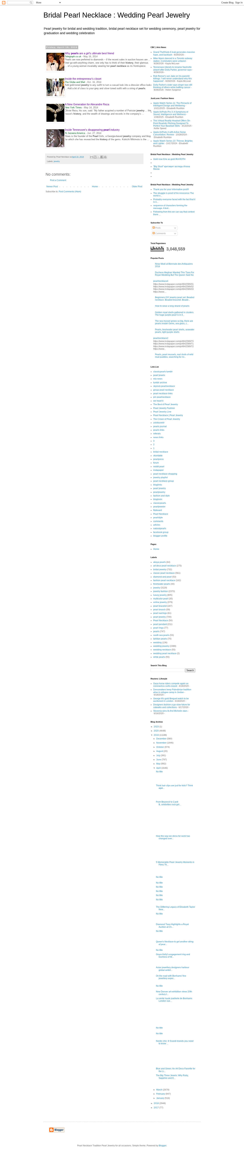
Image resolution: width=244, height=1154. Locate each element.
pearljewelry (159, 492)
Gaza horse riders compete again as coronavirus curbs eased (170, 684)
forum (156, 463)
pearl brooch (159, 609)
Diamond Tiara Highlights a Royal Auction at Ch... (172, 925)
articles (156, 525)
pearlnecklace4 (160, 281)
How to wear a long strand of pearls (172, 306)
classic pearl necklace (164, 573)
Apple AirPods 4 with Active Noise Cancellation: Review (169, 133)
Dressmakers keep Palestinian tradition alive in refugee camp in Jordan (172, 690)
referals (157, 433)
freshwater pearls (161, 584)
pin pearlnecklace (162, 397)
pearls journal (160, 426)
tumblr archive (160, 382)
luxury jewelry (160, 595)
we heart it (158, 401)
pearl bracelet (160, 606)
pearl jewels (159, 375)
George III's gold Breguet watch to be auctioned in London (171, 699)
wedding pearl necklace (164, 653)
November (161, 743)
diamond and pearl (162, 577)
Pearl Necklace (160, 514)
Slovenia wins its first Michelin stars (170, 711)
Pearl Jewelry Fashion (164, 408)
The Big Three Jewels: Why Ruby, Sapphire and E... (172, 1076)
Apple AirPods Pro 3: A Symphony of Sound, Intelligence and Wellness (170, 113)
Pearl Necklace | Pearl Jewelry (168, 415)
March (159, 1089)
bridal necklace (160, 452)
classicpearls (159, 503)
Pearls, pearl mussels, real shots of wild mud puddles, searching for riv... (174, 355)
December (161, 738)
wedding (157, 642)
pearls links (158, 430)
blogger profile (160, 536)
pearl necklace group (163, 481)
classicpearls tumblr (163, 371)
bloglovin (157, 499)
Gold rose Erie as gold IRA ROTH (169, 159)
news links (158, 437)
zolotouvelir (159, 422)
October (160, 747)
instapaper (158, 470)
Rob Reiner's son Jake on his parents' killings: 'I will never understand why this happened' (172, 79)
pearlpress (158, 459)
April (158, 768)
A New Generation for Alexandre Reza (87, 104)
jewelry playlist (160, 477)
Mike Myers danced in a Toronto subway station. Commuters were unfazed (172, 59)
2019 (156, 735)
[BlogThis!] (95, 157)
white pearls (159, 657)
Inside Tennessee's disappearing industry (92, 129)
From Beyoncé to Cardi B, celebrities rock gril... (168, 803)
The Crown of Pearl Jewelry (166, 419)
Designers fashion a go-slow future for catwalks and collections (171, 705)
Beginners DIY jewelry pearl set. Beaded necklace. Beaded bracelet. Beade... (174, 298)
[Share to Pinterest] (105, 157)
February (161, 1094)
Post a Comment (58, 180)
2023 (156, 726)
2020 (156, 731)
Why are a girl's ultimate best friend (89, 53)
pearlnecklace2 (160, 338)
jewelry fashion (160, 591)
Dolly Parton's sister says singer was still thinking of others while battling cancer (172, 86)
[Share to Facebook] (102, 157)
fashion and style (161, 495)
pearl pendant (160, 624)
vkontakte (158, 455)
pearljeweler (159, 506)
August (160, 751)
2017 (156, 1107)
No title (159, 771)
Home (95, 186)
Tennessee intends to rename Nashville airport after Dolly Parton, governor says (172, 68)
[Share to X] (98, 157)
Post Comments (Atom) (70, 191)
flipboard (157, 510)
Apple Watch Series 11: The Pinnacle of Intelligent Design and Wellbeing (172, 104)
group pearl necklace (163, 390)
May (158, 763)
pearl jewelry (159, 488)
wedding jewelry (161, 646)
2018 (156, 1103)
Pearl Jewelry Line (162, 412)
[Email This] (91, 157)
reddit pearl (158, 466)
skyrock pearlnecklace (164, 386)
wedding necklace (162, 649)
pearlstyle (158, 517)
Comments (160, 233)
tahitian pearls (160, 639)
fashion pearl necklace (164, 580)
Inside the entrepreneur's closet (83, 78)
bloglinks (157, 485)
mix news (157, 379)
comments (158, 521)
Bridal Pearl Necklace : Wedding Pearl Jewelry (116, 15)
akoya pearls (159, 562)
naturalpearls (159, 528)
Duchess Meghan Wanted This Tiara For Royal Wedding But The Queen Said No (174, 273)
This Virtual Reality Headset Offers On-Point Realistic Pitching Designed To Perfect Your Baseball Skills (172, 123)
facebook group (160, 532)
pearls (156, 631)
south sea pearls (161, 635)
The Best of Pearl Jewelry (165, 404)
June (159, 759)
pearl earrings (160, 613)
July (158, 755)
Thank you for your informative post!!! (171, 189)
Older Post (137, 186)
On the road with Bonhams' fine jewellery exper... (171, 977)
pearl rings (158, 628)
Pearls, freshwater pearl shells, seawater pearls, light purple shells (174, 330)
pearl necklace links (163, 393)
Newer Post (52, 186)
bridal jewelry (159, 569)
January (160, 1098)
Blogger (162, 1145)
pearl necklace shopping (165, 474)
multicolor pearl (160, 598)
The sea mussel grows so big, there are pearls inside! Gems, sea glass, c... (174, 322)
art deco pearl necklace (164, 565)
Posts (158, 228)
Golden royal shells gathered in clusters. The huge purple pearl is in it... (174, 313)
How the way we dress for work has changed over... (173, 837)
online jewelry (160, 602)
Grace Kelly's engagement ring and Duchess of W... (173, 955)
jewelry (57, 161)
